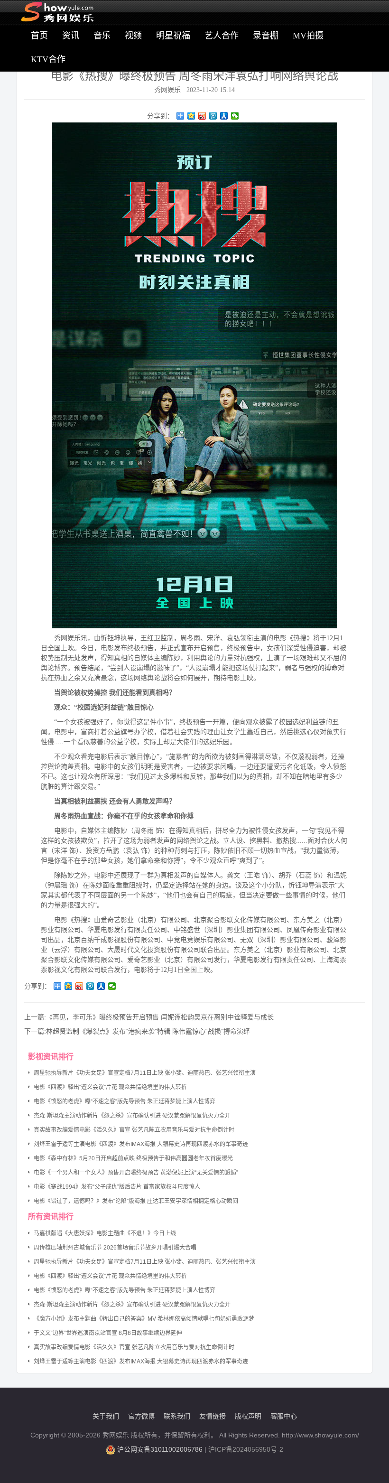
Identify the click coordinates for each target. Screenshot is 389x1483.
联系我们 (177, 1416)
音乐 (102, 35)
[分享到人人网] (224, 116)
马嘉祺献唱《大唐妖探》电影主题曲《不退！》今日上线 (105, 1233)
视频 (133, 35)
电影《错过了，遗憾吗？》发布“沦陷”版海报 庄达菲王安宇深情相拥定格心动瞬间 (136, 1201)
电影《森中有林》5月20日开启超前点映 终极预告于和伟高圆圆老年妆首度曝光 (133, 1158)
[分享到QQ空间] (191, 116)
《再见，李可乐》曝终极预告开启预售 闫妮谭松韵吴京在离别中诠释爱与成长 (160, 1017)
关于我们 (106, 1416)
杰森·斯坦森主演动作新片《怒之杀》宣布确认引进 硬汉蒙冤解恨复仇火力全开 (132, 1115)
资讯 (70, 35)
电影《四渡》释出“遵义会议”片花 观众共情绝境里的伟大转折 (110, 1087)
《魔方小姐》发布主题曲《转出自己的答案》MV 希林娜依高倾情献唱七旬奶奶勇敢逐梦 (144, 1318)
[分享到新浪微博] (202, 116)
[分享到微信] (235, 116)
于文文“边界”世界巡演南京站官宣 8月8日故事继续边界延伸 (108, 1333)
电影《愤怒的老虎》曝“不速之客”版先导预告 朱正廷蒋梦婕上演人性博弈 (124, 1101)
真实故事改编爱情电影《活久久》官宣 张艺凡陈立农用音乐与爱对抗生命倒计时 (134, 1130)
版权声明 (248, 1416)
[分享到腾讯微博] (213, 116)
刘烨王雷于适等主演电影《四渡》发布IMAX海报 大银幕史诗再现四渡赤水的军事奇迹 (141, 1144)
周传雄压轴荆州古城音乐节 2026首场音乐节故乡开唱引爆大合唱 (115, 1247)
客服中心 (283, 1416)
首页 (39, 35)
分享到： (160, 116)
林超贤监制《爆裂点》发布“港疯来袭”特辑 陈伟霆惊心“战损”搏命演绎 (148, 1031)
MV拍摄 (308, 35)
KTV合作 (48, 59)
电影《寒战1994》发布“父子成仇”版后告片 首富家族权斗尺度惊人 (117, 1187)
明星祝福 (173, 35)
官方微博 (141, 1416)
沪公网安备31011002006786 (160, 1449)
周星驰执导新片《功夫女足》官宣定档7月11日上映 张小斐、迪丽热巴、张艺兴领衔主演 (145, 1073)
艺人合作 (221, 35)
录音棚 (265, 35)
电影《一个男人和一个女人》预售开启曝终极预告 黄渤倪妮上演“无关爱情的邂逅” (136, 1172)
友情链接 (212, 1416)
